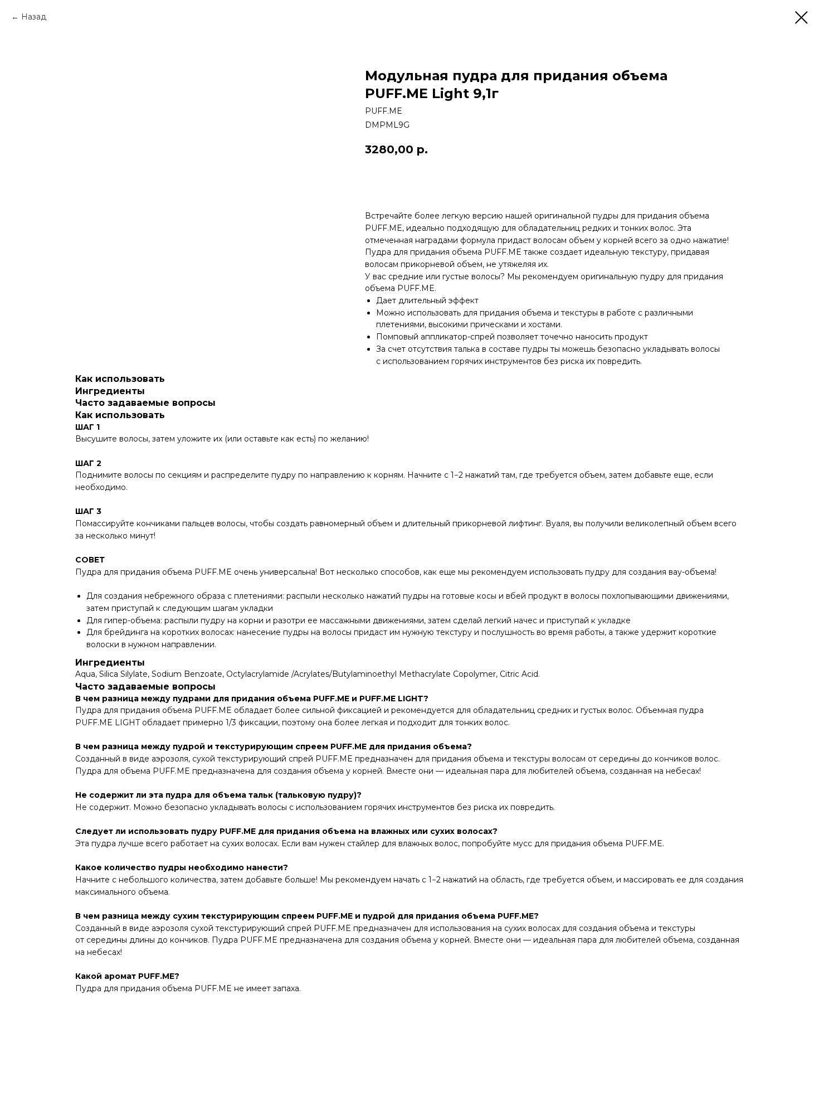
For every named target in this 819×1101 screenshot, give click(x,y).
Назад (33, 17)
